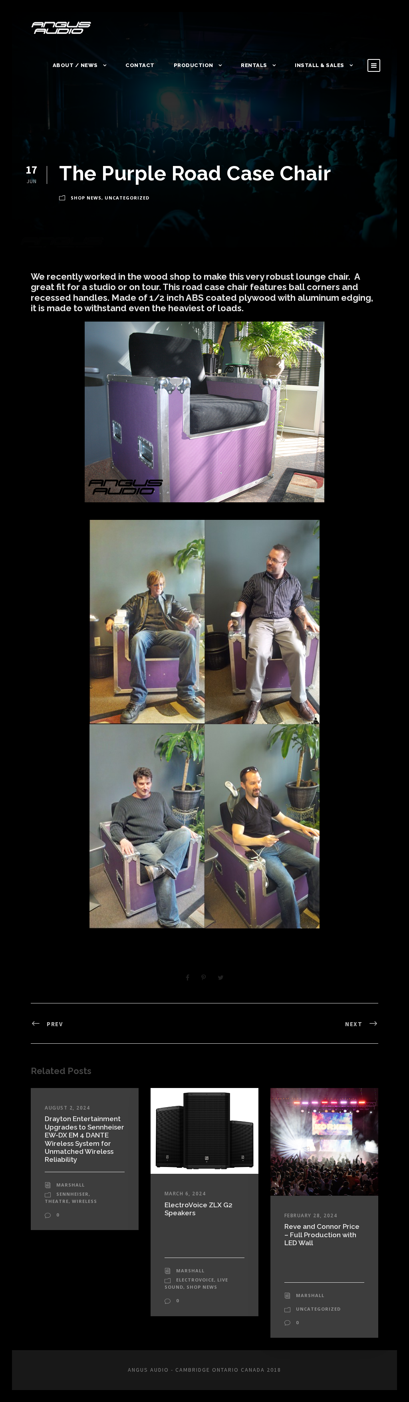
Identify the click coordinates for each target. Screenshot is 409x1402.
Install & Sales (319, 65)
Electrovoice (195, 1280)
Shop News (86, 198)
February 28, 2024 (311, 1215)
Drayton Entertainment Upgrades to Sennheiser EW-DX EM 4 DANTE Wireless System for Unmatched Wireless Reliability (84, 1139)
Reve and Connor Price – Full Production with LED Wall (321, 1234)
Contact (140, 65)
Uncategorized (127, 198)
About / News (75, 65)
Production (193, 65)
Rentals (254, 65)
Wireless (84, 1201)
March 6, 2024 (185, 1193)
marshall (70, 1185)
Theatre (57, 1201)
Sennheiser (72, 1194)
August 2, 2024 (67, 1107)
